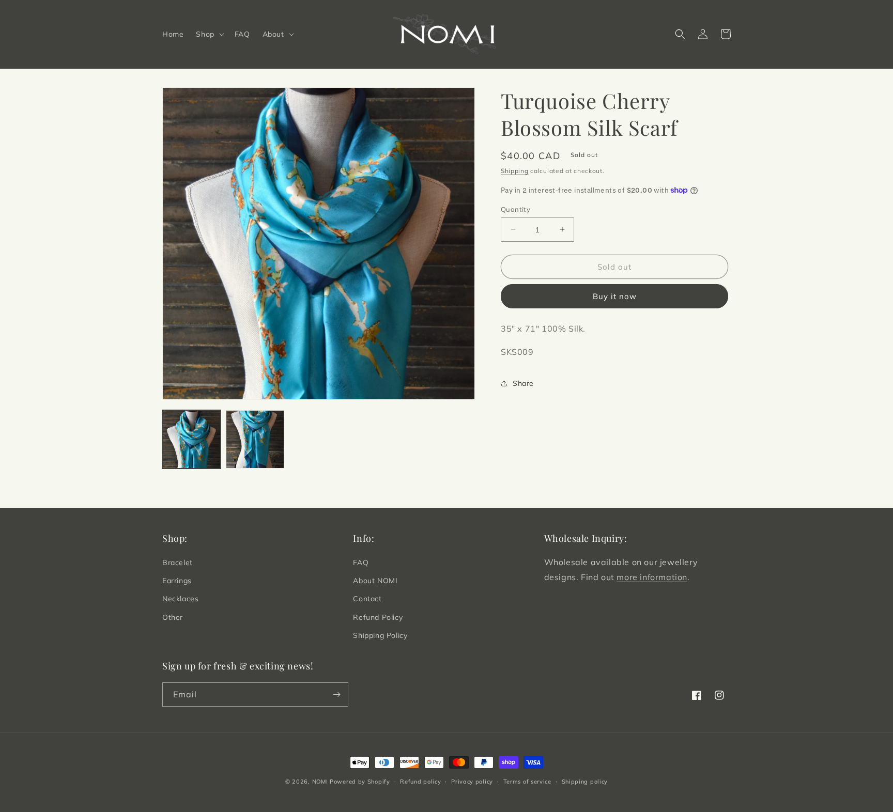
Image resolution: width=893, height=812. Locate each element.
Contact (367, 598)
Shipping (515, 171)
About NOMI (375, 580)
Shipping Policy (380, 635)
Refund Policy (378, 617)
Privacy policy (472, 781)
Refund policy (420, 781)
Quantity (515, 209)
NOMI (320, 781)
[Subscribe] (336, 694)
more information (652, 577)
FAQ (360, 562)
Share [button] (523, 383)
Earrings (177, 580)
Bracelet (177, 562)
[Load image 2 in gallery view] (255, 439)
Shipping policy (585, 781)
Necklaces (180, 598)
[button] (209, 34)
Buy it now (615, 296)
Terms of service (527, 781)
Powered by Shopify (360, 781)
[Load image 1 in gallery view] (191, 439)
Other (172, 617)
